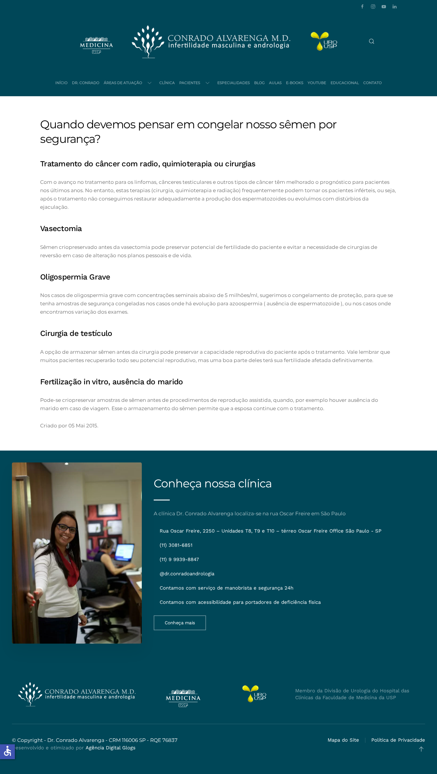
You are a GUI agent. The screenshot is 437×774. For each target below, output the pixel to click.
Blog (259, 82)
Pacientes (189, 82)
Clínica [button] (167, 82)
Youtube (317, 82)
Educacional (345, 82)
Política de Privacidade (398, 740)
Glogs (129, 748)
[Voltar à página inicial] (211, 41)
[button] (372, 41)
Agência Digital (103, 748)
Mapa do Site (343, 740)
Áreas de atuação (123, 82)
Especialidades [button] (233, 82)
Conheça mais (180, 622)
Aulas (275, 82)
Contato (372, 82)
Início (61, 82)
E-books (294, 82)
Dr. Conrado (85, 82)
